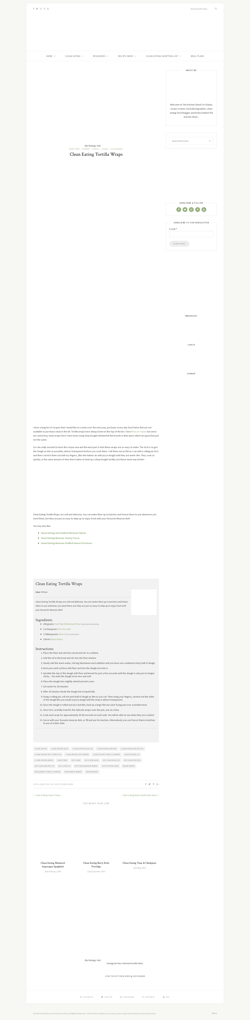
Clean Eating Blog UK (83, 749)
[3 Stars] (58, 107)
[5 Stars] (58, 134)
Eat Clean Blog (92, 760)
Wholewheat (92, 772)
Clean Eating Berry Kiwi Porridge (96, 864)
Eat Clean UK (64, 766)
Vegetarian (116, 149)
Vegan (105, 149)
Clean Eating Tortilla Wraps (106, 754)
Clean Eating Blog (59, 749)
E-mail (173, 228)
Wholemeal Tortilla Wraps (48, 772)
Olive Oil (63, 634)
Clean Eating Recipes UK (132, 749)
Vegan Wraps (129, 766)
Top (214, 1013)
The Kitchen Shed (110, 766)
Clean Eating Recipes (107, 749)
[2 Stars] (109, 81)
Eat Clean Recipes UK (44, 766)
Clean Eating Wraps (44, 760)
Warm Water (56, 639)
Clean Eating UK (131, 754)
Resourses (99, 56)
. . (36, 733)
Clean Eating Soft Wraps (77, 754)
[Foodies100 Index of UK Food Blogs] (47, 565)
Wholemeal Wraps (73, 772)
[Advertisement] (96, 488)
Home (49, 56)
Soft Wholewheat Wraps (86, 766)
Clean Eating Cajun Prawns (48, 795)
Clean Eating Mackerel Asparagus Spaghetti (53, 864)
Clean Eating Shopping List (162, 56)
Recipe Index (125, 56)
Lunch (95, 149)
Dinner (86, 149)
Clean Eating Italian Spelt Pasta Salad (139, 795)
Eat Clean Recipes (132, 760)
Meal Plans (197, 56)
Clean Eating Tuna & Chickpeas (139, 863)
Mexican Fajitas (139, 431)
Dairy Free (74, 149)
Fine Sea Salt (63, 629)
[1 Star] (58, 81)
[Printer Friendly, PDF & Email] (147, 551)
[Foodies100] (47, 575)
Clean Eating (72, 56)
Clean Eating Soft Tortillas (48, 754)
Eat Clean (76, 760)
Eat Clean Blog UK (111, 760)
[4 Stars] (109, 107)
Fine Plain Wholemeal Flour (67, 623)
